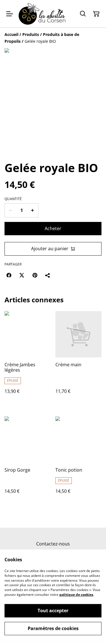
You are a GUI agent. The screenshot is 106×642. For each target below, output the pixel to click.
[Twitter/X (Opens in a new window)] (22, 275)
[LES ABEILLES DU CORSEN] (42, 14)
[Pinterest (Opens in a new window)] (35, 275)
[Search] (83, 14)
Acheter (53, 228)
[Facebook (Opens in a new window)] (9, 275)
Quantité (13, 199)
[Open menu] (9, 14)
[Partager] (48, 275)
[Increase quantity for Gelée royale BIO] (32, 210)
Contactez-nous (53, 544)
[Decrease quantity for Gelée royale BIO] (10, 210)
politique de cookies (76, 594)
